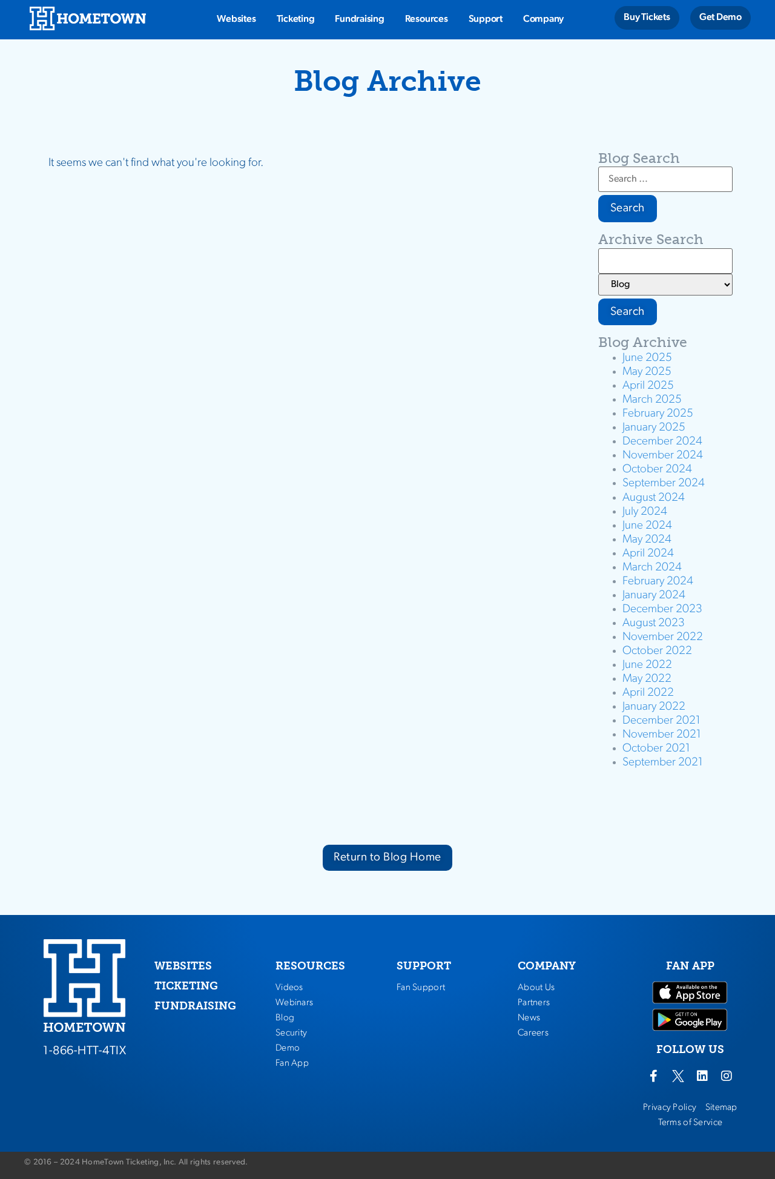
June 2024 (647, 526)
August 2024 (653, 498)
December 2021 (661, 721)
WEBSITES (183, 966)
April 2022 (648, 693)
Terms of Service (690, 1123)
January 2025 (653, 428)
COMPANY (547, 966)
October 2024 (657, 469)
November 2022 (662, 637)
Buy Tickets (647, 17)
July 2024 (644, 512)
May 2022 (646, 679)
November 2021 (661, 735)
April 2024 (648, 554)
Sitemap (721, 1107)
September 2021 (662, 762)
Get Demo (720, 17)
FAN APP (690, 966)
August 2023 (653, 623)
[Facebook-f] (654, 1076)
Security (291, 1033)
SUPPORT (424, 966)
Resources (426, 19)
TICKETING (186, 985)
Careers (533, 1033)
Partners (534, 1003)
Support (486, 19)
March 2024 (652, 567)
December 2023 (662, 609)
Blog (284, 1018)
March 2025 (652, 400)
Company (543, 19)
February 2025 (657, 414)
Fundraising (359, 19)
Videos (289, 987)
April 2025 (648, 386)
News (529, 1018)
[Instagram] (726, 1076)
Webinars (294, 1003)
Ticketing (296, 19)
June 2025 (647, 358)
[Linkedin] (702, 1076)
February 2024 (657, 581)
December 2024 (662, 441)
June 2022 (647, 665)
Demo (287, 1048)
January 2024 (653, 595)
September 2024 (663, 483)
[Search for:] (665, 179)
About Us (536, 987)
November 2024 (662, 455)
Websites (236, 19)
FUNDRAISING (195, 1005)
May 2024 (646, 540)
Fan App (292, 1063)
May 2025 (646, 372)
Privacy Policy (669, 1107)
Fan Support (421, 987)
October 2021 (656, 749)
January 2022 (653, 707)
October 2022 (657, 651)
